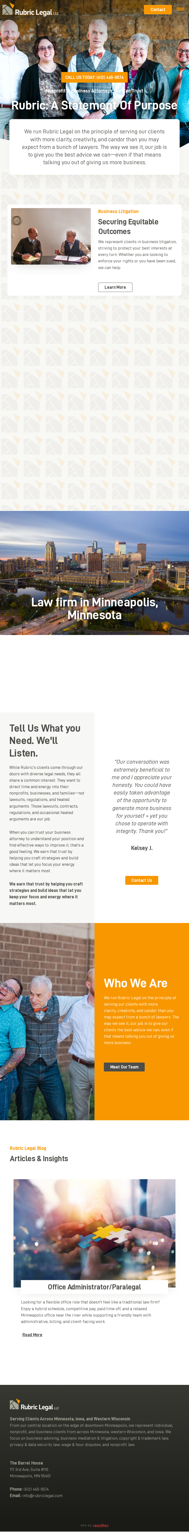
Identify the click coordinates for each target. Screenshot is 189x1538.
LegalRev (101, 1525)
